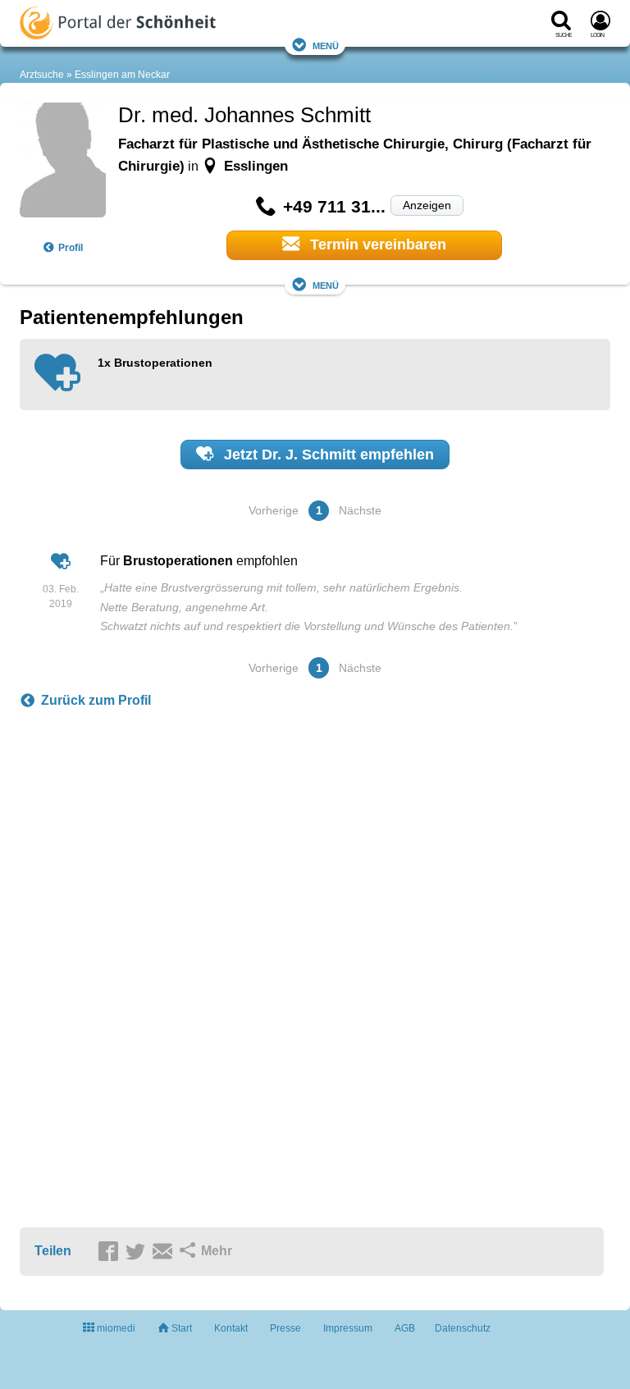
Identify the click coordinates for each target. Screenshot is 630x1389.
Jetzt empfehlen (327, 454)
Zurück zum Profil (96, 700)
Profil (70, 248)
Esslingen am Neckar (122, 74)
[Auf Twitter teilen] (138, 1252)
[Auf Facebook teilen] (110, 1252)
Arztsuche (42, 74)
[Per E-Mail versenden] (165, 1252)
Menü (326, 45)
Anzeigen (427, 205)
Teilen (52, 1251)
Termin (376, 244)
